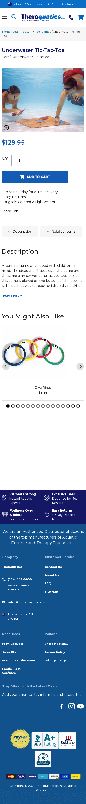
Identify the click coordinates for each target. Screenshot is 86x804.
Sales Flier (10, 652)
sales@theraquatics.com (26, 602)
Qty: (5, 158)
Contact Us (53, 566)
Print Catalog (12, 644)
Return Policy (55, 652)
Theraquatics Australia (64, 4)
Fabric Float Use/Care (11, 671)
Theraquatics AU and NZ (20, 616)
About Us (52, 575)
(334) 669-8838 (20, 579)
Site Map (51, 591)
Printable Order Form (18, 660)
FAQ (48, 583)
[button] (8, 406)
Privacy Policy (55, 660)
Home (6, 31)
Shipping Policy (56, 644)
